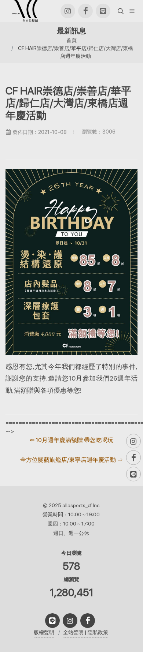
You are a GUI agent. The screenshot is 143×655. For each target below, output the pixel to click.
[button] (120, 11)
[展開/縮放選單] (132, 10)
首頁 (71, 40)
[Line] (103, 11)
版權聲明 (44, 632)
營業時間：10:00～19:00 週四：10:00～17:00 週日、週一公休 (71, 524)
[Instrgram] (67, 11)
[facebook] (85, 11)
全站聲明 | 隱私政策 (85, 632)
